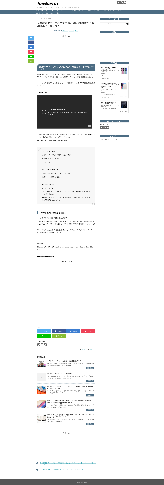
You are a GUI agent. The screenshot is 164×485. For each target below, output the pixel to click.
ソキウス (91, 349)
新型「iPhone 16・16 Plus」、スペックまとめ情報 (110, 68)
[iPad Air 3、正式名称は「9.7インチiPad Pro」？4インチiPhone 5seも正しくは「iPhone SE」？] (41, 418)
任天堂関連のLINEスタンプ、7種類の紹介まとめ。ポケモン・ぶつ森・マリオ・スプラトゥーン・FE (68, 463)
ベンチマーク (107, 10)
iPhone (53, 10)
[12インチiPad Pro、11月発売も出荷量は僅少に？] (41, 364)
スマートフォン (82, 10)
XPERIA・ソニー (45, 10)
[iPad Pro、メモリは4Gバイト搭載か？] (41, 377)
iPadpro (83, 349)
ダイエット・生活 (54, 13)
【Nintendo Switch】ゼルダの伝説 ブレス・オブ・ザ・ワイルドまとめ (61, 469)
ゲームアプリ (72, 10)
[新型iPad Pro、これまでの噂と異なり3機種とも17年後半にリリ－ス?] (31, 47)
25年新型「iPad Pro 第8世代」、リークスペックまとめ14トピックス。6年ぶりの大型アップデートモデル (110, 85)
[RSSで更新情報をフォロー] (124, 2)
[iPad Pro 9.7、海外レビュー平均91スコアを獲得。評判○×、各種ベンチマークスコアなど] (41, 390)
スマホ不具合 (91, 10)
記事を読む (90, 368)
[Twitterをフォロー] (118, 2)
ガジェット (64, 10)
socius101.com (105, 78)
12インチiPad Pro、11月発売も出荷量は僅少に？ (64, 361)
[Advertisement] (66, 49)
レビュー (120, 10)
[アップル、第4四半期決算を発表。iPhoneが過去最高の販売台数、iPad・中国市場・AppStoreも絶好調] (41, 404)
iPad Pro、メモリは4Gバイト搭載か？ (60, 373)
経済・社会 (45, 13)
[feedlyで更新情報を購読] (121, 2)
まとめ (115, 10)
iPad (58, 10)
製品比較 (38, 13)
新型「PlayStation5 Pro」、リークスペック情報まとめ (110, 102)
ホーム (37, 10)
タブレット (99, 10)
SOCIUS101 (84, 482)
